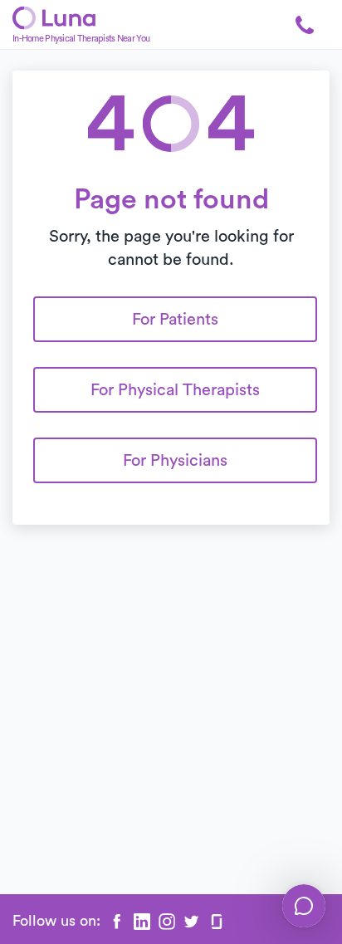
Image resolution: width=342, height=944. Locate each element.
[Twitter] (191, 921)
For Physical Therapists (175, 390)
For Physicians (175, 460)
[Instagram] (167, 921)
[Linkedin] (142, 921)
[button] (305, 25)
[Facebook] (117, 921)
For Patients (175, 319)
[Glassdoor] (216, 921)
